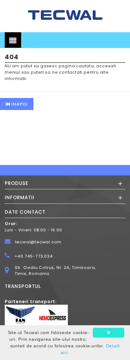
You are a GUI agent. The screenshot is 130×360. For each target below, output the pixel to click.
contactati (70, 72)
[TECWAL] (65, 14)
